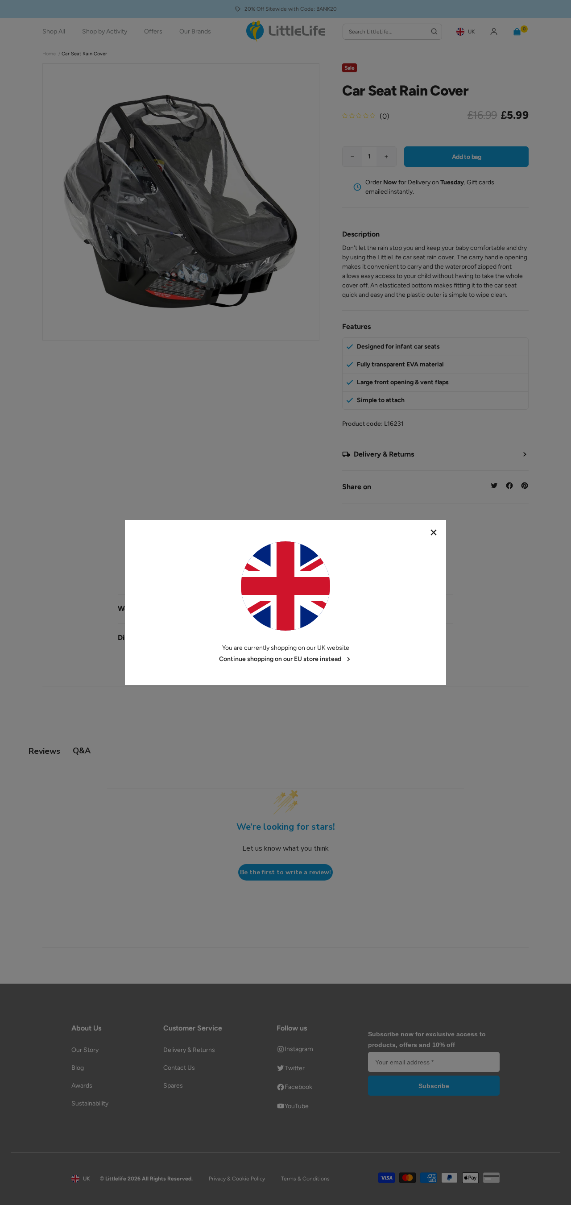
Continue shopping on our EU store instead (280, 659)
